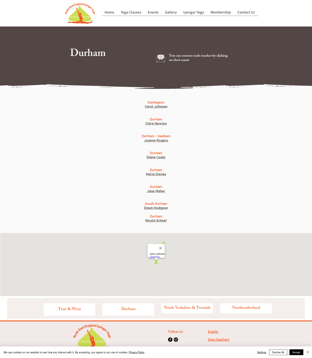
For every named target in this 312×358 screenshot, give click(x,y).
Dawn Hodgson (156, 208)
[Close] (308, 352)
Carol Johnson (156, 106)
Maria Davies (156, 174)
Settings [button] (261, 352)
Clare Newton (156, 123)
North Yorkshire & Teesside (187, 308)
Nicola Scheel (156, 220)
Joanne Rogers (156, 140)
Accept (296, 352)
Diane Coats (156, 157)
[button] (131, 13)
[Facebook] (170, 339)
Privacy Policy (136, 352)
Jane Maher (156, 191)
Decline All (278, 352)
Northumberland (246, 308)
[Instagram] (176, 339)
